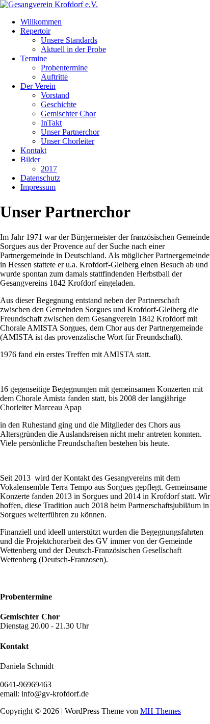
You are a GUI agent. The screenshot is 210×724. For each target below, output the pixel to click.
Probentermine (64, 67)
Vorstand (55, 95)
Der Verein (38, 86)
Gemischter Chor (68, 113)
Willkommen (41, 21)
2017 (49, 168)
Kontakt (33, 150)
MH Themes (160, 711)
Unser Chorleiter (67, 141)
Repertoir (35, 31)
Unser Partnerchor (70, 132)
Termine (33, 58)
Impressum (38, 187)
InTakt (51, 122)
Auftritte (54, 76)
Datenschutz (40, 177)
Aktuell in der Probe (73, 49)
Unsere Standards (69, 40)
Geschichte (58, 104)
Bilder (30, 159)
